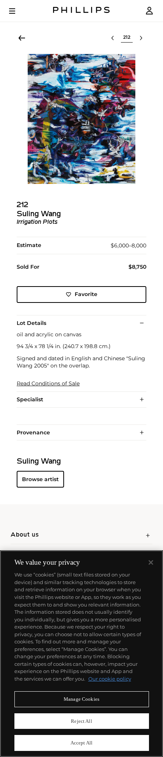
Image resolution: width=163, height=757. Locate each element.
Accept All (81, 743)
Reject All (81, 721)
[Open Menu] (17, 11)
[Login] (149, 11)
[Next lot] (141, 38)
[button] (81, 119)
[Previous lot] (112, 38)
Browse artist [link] (40, 479)
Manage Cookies (81, 699)
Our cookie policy (109, 679)
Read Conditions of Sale (48, 383)
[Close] (151, 562)
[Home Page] (81, 11)
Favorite (86, 294)
